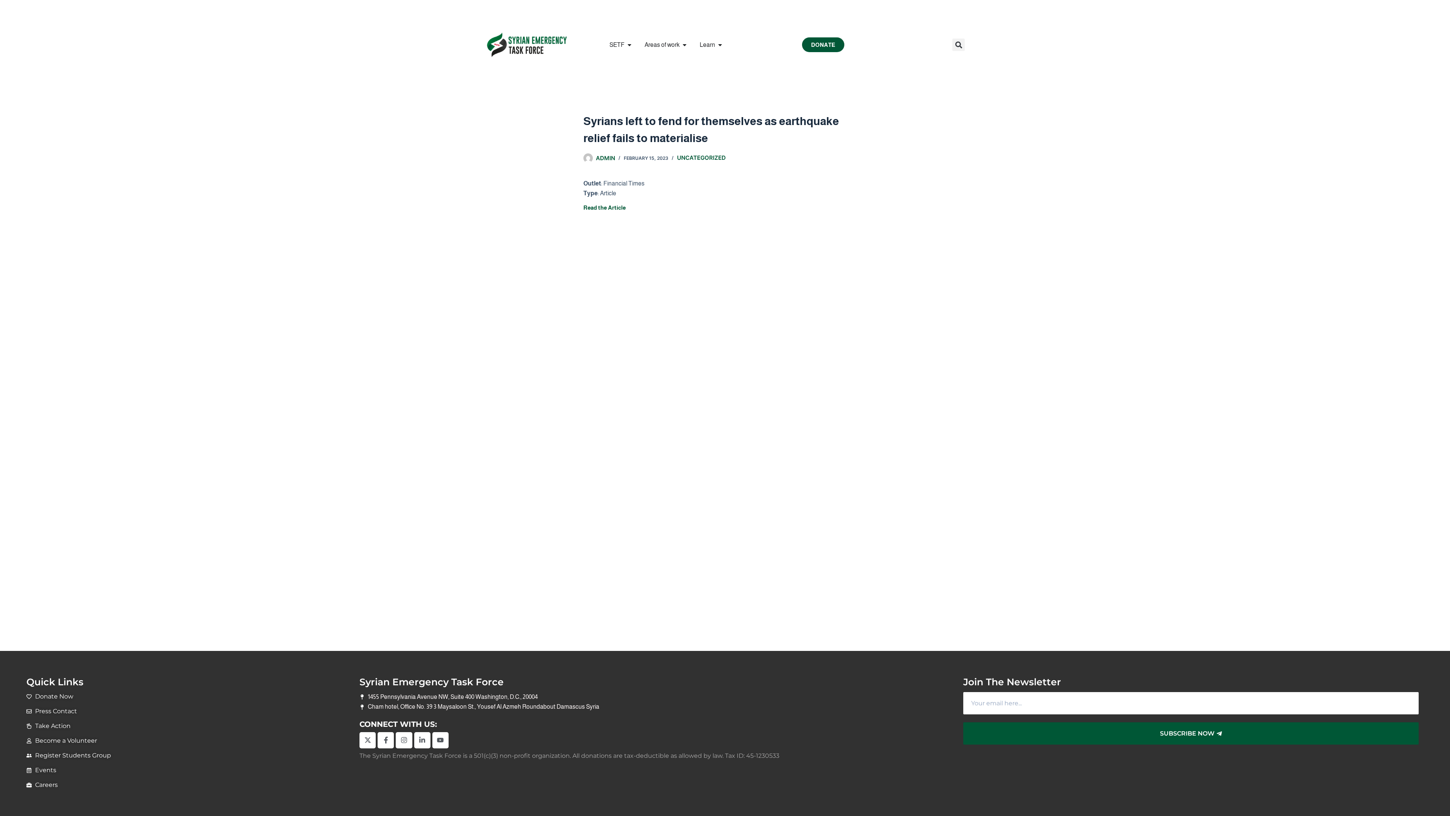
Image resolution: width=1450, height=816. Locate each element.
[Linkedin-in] (422, 740)
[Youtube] (440, 740)
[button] (958, 45)
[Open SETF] (629, 44)
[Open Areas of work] (685, 44)
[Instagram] (404, 740)
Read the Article (604, 207)
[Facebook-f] (386, 740)
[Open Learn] (720, 44)
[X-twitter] (367, 740)
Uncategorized (701, 157)
